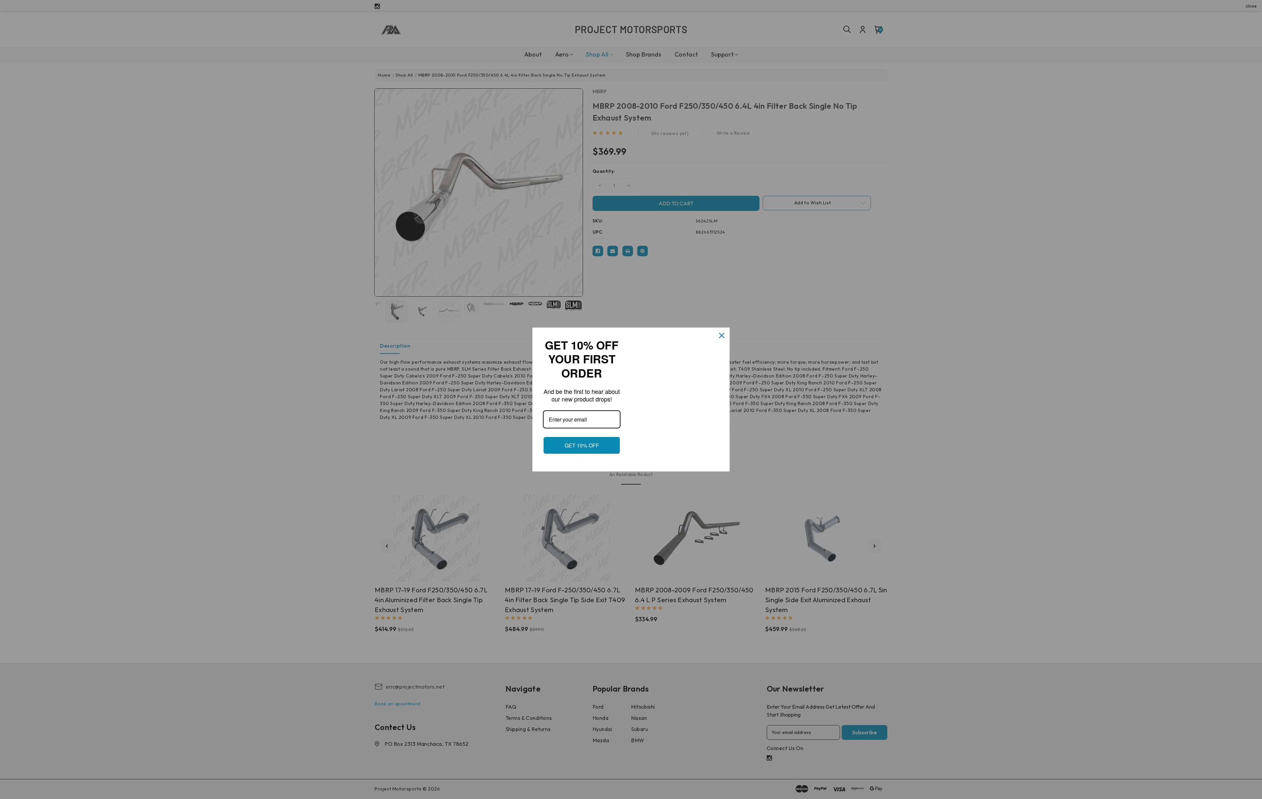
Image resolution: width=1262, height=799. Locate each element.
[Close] (722, 331)
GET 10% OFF (582, 449)
